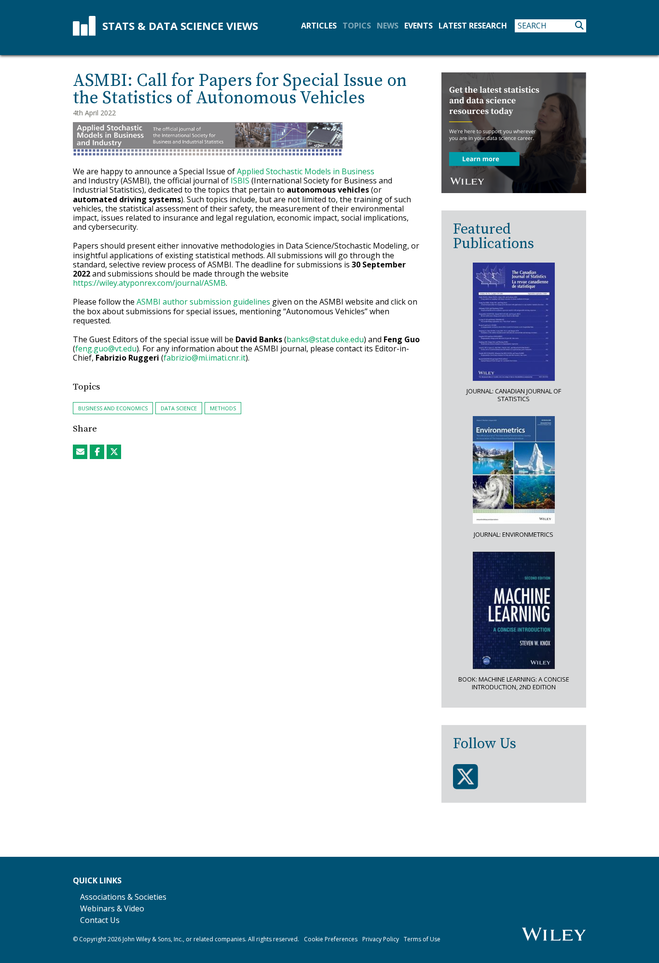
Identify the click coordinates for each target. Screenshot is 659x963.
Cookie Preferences (330, 939)
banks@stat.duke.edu (325, 339)
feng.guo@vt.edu (106, 348)
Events (418, 25)
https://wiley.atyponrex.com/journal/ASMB (149, 283)
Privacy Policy (380, 939)
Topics (357, 25)
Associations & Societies (123, 897)
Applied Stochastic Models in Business (305, 171)
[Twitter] (465, 777)
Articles (319, 25)
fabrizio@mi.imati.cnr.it (205, 357)
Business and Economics (113, 408)
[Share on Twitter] (114, 452)
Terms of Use (422, 939)
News (387, 25)
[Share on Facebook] (97, 452)
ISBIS (240, 180)
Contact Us (100, 920)
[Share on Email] (80, 452)
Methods (223, 408)
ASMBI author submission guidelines (203, 301)
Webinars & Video (112, 908)
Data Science (179, 408)
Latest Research (473, 25)
